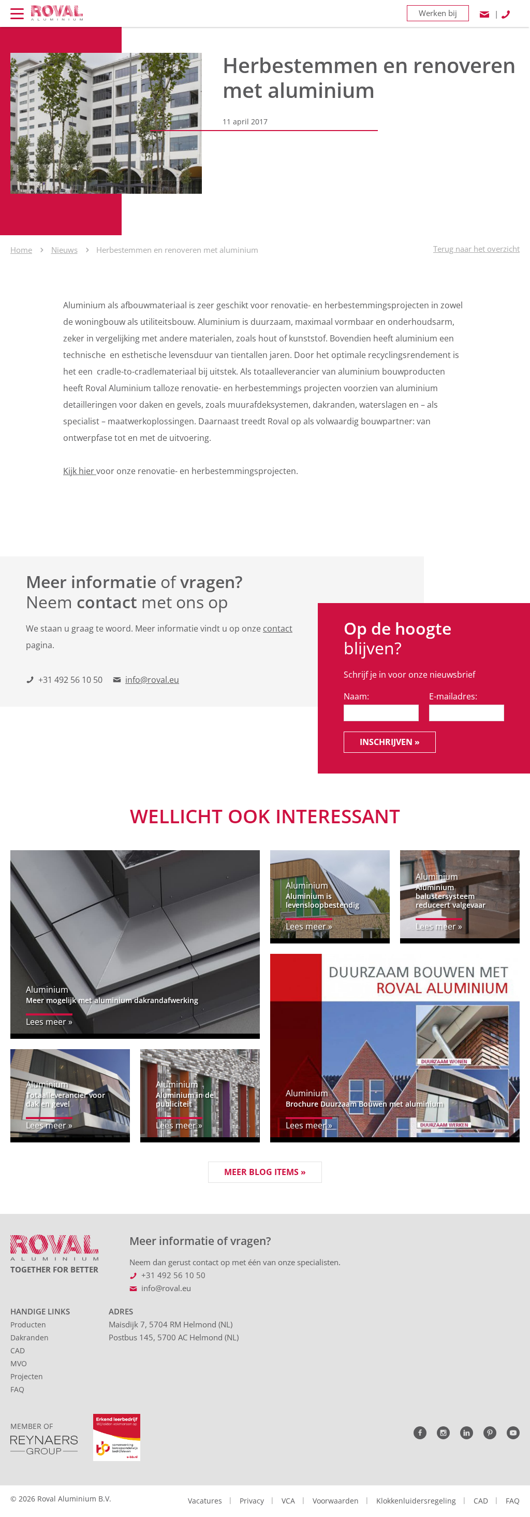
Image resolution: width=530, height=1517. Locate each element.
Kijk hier (79, 471)
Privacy (252, 1501)
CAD (17, 1350)
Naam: (356, 696)
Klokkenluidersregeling (416, 1501)
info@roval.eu (152, 679)
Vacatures (205, 1501)
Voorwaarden (336, 1501)
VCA (288, 1501)
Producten (28, 1324)
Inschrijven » (390, 742)
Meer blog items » (265, 1172)
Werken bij (438, 13)
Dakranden (29, 1337)
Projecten (26, 1376)
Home (21, 250)
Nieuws (64, 250)
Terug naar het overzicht (476, 249)
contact (277, 628)
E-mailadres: (453, 696)
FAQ (17, 1389)
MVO (18, 1363)
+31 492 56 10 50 (70, 679)
